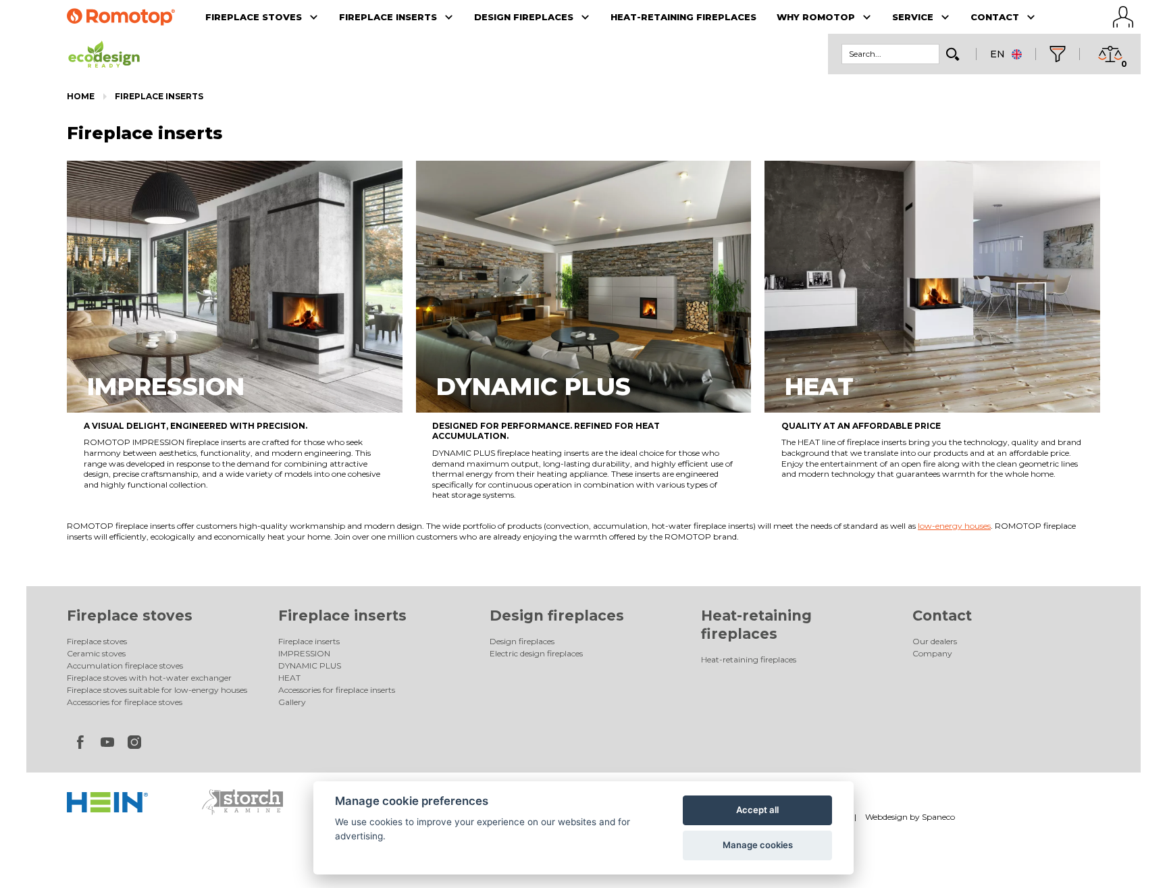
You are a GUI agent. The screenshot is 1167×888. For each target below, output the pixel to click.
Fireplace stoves (129, 615)
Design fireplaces (557, 615)
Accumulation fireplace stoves (125, 665)
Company (932, 653)
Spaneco (938, 817)
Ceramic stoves (96, 653)
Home (81, 96)
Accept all (757, 809)
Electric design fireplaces (536, 653)
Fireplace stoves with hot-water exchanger (149, 678)
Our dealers (934, 641)
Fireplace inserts (159, 96)
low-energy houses (954, 526)
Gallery (292, 702)
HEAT (289, 678)
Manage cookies (758, 844)
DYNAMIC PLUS (309, 665)
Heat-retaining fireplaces (748, 659)
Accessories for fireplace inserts (336, 690)
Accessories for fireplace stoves (124, 702)
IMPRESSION (304, 653)
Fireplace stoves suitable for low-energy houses (157, 690)
